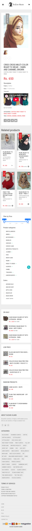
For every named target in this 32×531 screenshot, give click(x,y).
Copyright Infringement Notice (9, 495)
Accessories (10, 237)
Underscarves (10, 275)
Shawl (8, 269)
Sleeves (13, 469)
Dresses (8, 243)
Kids (4, 158)
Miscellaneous (10, 231)
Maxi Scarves (15, 451)
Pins (23, 459)
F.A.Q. (2, 513)
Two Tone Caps (18, 475)
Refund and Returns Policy (8, 493)
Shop (2, 507)
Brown (9, 116)
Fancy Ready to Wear (15, 72)
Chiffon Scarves (6, 437)
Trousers (9, 272)
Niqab (20, 197)
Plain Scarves (6, 461)
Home (2, 504)
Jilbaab (8, 252)
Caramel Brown (16, 116)
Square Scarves (21, 469)
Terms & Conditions (6, 489)
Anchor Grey (10, 287)
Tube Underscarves (7, 475)
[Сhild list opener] (10, 234)
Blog (2, 510)
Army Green (9, 299)
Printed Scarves (16, 461)
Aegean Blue (9, 284)
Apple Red (9, 290)
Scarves (8, 266)
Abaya (8, 234)
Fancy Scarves (19, 443)
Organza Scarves (7, 459)
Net (23, 453)
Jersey (25, 445)
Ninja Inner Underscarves (16, 456)
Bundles (8, 240)
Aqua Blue (9, 293)
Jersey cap (5, 448)
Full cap (27, 443)
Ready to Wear (11, 113)
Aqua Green (9, 296)
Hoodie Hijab (10, 246)
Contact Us (4, 519)
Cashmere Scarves (16, 434)
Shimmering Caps (22, 464)
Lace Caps (22, 448)
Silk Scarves (5, 469)
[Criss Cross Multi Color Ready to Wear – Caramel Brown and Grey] (5, 58)
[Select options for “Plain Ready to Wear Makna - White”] (12, 166)
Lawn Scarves (6, 451)
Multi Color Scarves (15, 453)
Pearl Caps (17, 459)
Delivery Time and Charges (8, 491)
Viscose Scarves (16, 477)
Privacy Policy (5, 487)
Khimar (12, 448)
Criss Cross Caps (16, 440)
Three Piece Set (6, 472)
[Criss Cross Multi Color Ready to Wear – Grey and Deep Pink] (9, 58)
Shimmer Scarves (6, 467)
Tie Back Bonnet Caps (17, 472)
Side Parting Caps (18, 467)
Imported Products (12, 249)
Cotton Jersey (7, 157)
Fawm (23, 116)
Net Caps (4, 456)
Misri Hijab (26, 195)
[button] (28, 167)
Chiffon (6, 72)
